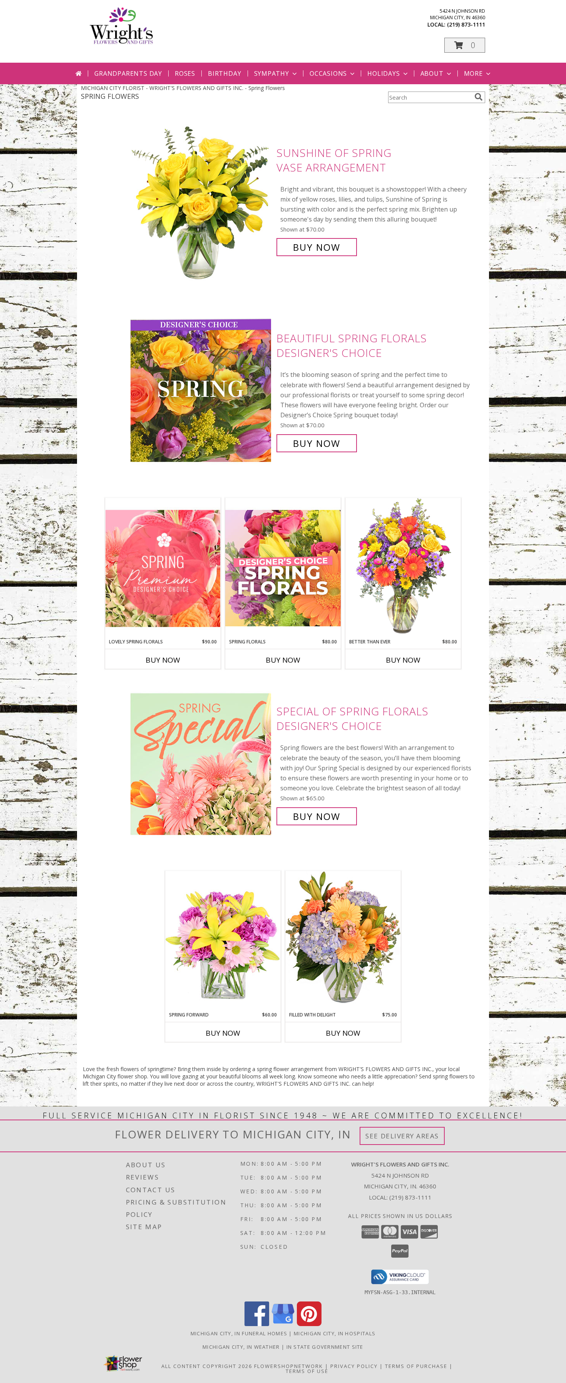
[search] (478, 97)
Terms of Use (307, 1371)
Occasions (328, 73)
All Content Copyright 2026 (206, 1366)
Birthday (224, 73)
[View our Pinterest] (309, 1324)
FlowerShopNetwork (288, 1366)
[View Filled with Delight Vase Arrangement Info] (343, 941)
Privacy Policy (354, 1366)
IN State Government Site (324, 1346)
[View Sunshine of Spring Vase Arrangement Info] (202, 200)
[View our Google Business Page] (283, 1324)
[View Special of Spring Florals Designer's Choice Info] (202, 764)
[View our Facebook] (256, 1324)
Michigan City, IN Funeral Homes (239, 1333)
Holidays (383, 73)
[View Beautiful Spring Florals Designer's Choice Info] (202, 391)
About (432, 73)
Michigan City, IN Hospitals (334, 1333)
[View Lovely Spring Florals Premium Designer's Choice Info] (163, 568)
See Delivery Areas (402, 1135)
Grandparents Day (128, 73)
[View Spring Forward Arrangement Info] (223, 941)
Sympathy (271, 73)
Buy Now (316, 247)
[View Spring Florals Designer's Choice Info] (283, 568)
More (473, 73)
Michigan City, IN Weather (241, 1346)
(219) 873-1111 (466, 24)
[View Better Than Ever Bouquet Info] (403, 568)
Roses (185, 73)
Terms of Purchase (416, 1366)
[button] (464, 45)
